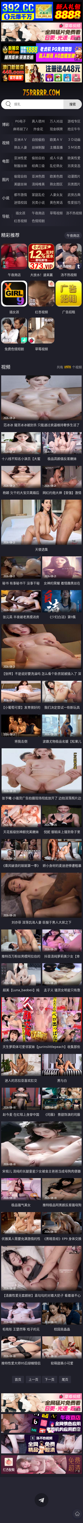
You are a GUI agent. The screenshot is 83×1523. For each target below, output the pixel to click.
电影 (5, 161)
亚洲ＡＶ (20, 139)
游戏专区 (74, 121)
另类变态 (74, 165)
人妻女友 (56, 194)
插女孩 (20, 213)
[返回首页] (77, 1513)
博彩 (5, 124)
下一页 (49, 1379)
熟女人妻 (20, 147)
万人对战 (56, 121)
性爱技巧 (74, 202)
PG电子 (20, 121)
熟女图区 (56, 184)
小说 (5, 197)
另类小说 (38, 202)
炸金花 (38, 129)
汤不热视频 (74, 213)
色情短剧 (38, 221)
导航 (5, 216)
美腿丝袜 (20, 184)
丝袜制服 (38, 147)
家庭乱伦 (38, 194)
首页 (18, 1379)
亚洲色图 (38, 176)
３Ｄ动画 (74, 139)
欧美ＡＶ (56, 139)
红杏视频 (20, 221)
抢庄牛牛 (74, 129)
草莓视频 (56, 213)
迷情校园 (20, 202)
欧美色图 (56, 176)
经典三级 (38, 165)
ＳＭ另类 (74, 147)
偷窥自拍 (20, 176)
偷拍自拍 (38, 158)
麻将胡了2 (20, 129)
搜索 (72, 104)
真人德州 (38, 121)
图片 (5, 179)
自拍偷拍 (38, 139)
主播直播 (56, 147)
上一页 (33, 1379)
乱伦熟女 (56, 165)
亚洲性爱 (20, 158)
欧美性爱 (74, 158)
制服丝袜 (20, 165)
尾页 (65, 1379)
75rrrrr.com (41, 92)
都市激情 (20, 194)
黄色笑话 (56, 202)
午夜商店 (38, 213)
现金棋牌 (56, 129)
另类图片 (74, 184)
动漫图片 (74, 176)
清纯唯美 (38, 184)
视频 (5, 142)
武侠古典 (74, 194)
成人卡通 (56, 158)
